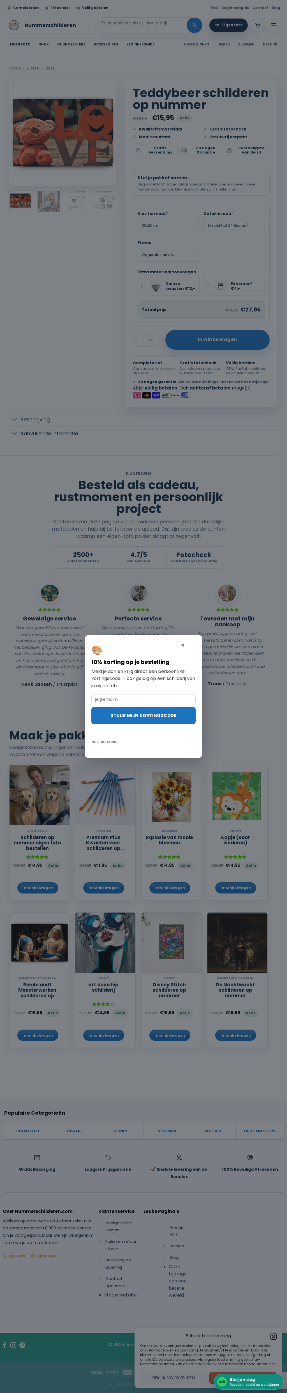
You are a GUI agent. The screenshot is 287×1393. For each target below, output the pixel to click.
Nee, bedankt (105, 742)
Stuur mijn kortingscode (143, 715)
